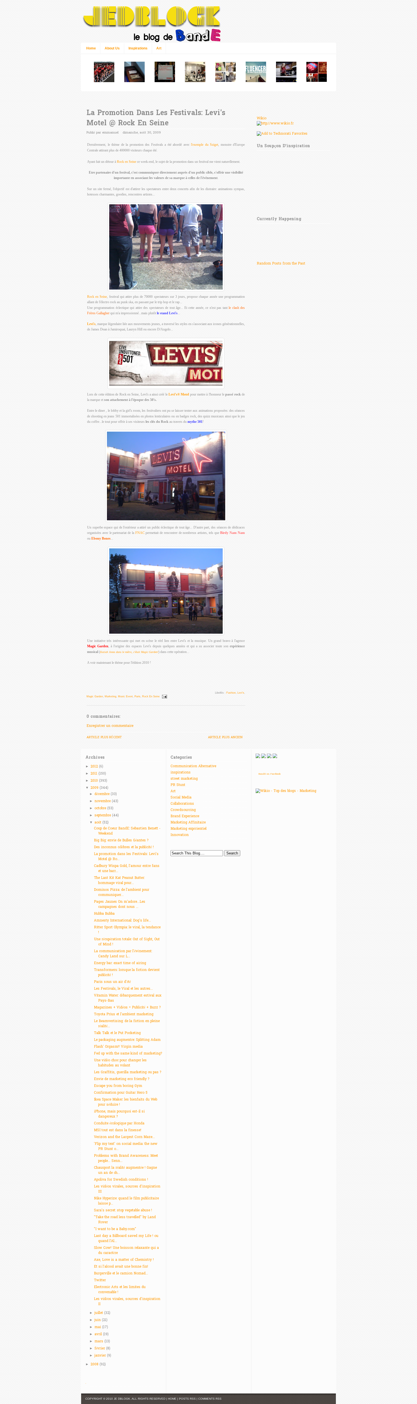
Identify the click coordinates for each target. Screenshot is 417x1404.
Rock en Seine (126, 162)
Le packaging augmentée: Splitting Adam (127, 1040)
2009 (95, 788)
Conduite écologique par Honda (119, 1123)
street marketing (184, 778)
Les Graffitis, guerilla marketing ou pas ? (127, 1072)
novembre (103, 801)
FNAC (140, 533)
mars (99, 1341)
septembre (103, 815)
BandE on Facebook (269, 774)
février (100, 1348)
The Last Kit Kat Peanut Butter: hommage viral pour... (119, 880)
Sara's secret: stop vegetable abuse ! (123, 1210)
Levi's (91, 324)
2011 (94, 773)
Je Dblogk (122, 1398)
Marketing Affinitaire (188, 822)
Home (91, 48)
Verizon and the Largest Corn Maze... (124, 1137)
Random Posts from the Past (281, 263)
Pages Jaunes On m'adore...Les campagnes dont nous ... (119, 904)
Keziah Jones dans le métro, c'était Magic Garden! (129, 652)
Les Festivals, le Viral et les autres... (123, 988)
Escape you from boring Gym (118, 1086)
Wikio (261, 118)
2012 (94, 766)
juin (98, 1320)
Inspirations (138, 48)
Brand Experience (184, 816)
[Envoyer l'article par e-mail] (164, 696)
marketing (110, 696)
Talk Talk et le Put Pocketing (117, 1033)
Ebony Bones (101, 538)
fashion (231, 692)
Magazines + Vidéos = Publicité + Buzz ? (127, 1007)
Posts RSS (187, 1398)
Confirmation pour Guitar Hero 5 (121, 1092)
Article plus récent (104, 737)
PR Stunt (177, 785)
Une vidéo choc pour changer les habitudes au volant (120, 1063)
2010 (94, 780)
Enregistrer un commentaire (110, 726)
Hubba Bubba (104, 913)
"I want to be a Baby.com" (115, 1229)
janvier (100, 1355)
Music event (125, 696)
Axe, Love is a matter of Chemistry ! (124, 1259)
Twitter (100, 1280)
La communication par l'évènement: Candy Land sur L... (123, 954)
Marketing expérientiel (188, 828)
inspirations (180, 772)
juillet (99, 1313)
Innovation (179, 835)
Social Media (180, 797)
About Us (112, 48)
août (98, 822)
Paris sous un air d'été (112, 982)
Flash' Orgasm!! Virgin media (118, 1046)
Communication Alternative (193, 766)
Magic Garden (95, 696)
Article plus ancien (225, 737)
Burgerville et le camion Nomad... (121, 1273)
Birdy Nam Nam (232, 533)
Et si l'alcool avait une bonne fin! (121, 1266)
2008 (95, 1364)
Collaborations (182, 803)
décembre (102, 794)
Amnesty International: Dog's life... (122, 920)
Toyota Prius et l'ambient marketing (123, 1014)
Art (158, 48)
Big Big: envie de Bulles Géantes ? (121, 840)
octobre (100, 808)
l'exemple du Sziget (204, 145)
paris (137, 696)
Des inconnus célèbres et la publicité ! (124, 847)
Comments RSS (210, 1398)
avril (98, 1334)
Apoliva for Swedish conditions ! (121, 1179)
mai (98, 1327)
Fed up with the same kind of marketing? (128, 1053)
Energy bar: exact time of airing (120, 963)
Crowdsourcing (183, 810)
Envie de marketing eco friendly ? (121, 1079)
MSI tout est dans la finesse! (117, 1130)
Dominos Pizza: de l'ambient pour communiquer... (121, 892)
